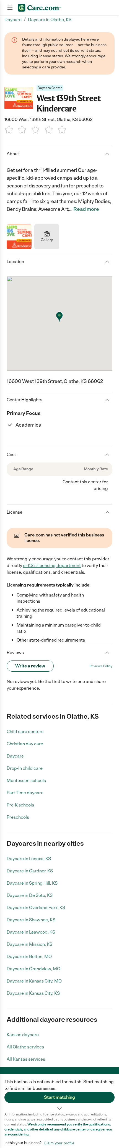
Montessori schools (26, 780)
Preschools (18, 817)
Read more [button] (86, 209)
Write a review (30, 666)
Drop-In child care (25, 768)
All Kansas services (26, 1059)
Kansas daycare (23, 1034)
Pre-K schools (20, 805)
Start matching (59, 1097)
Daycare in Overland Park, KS (36, 907)
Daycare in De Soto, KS (30, 895)
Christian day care (25, 743)
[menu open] (10, 7)
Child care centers (25, 731)
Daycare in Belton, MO (29, 956)
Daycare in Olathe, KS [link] (49, 19)
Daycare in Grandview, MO (33, 968)
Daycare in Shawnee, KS (31, 919)
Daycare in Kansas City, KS (33, 993)
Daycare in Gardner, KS (30, 871)
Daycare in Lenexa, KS (29, 858)
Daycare (15, 756)
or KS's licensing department (52, 565)
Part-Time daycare (25, 792)
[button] (59, 1093)
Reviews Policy (100, 666)
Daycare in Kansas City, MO (34, 981)
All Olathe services (25, 1047)
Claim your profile (59, 1143)
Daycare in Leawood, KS (31, 932)
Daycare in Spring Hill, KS (32, 883)
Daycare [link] (13, 19)
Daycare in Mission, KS (29, 944)
